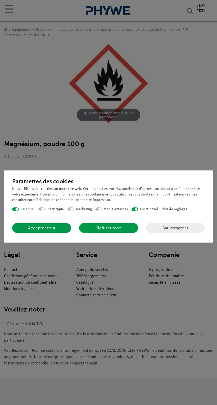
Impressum (101, 200)
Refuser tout (109, 227)
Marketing (84, 209)
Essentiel (28, 209)
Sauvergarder (175, 227)
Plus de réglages (174, 209)
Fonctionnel (149, 209)
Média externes (116, 209)
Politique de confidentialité (57, 200)
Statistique (55, 209)
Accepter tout (42, 227)
